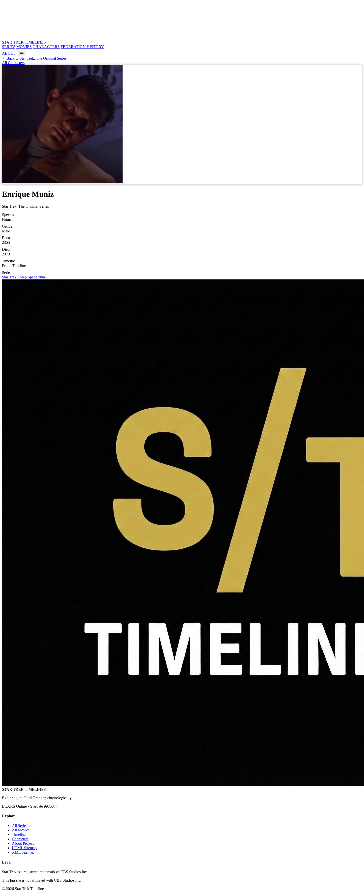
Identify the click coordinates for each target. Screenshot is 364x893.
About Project (23, 843)
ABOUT (9, 53)
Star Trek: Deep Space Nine (24, 277)
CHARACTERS (46, 47)
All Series (19, 825)
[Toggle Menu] (21, 52)
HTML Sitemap (24, 848)
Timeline (19, 834)
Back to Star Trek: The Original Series (35, 58)
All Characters (13, 63)
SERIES (8, 47)
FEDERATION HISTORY (82, 47)
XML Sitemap (23, 852)
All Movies (20, 830)
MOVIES (24, 47)
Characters (20, 839)
